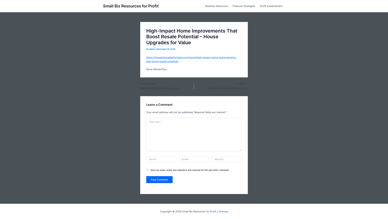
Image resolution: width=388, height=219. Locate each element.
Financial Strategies (244, 6)
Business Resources (216, 6)
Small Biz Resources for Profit (131, 6)
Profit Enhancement (271, 6)
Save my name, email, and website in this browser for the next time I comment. (190, 170)
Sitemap (223, 211)
